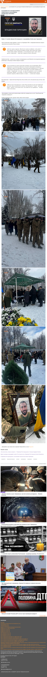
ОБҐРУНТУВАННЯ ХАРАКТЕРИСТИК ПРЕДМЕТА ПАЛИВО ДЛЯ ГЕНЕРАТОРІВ (14, 640)
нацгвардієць (23, 459)
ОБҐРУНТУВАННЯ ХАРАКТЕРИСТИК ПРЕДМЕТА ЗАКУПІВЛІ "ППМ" (12, 641)
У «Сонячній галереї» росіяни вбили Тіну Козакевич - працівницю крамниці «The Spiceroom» (23, 553)
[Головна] (2, 2)
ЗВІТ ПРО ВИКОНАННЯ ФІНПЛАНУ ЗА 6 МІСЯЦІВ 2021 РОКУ (11, 637)
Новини (6, 6)
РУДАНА (7, 1)
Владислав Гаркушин (11, 459)
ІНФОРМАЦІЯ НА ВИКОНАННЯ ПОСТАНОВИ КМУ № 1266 (10, 623)
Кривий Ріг (3, 459)
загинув (17, 459)
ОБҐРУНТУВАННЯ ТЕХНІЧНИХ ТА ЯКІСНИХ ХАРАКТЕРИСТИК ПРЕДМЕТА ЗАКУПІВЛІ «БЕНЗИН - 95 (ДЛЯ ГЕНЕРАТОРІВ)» (22, 649)
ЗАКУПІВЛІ (2, 622)
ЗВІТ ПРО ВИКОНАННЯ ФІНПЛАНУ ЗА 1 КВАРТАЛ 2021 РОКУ (11, 636)
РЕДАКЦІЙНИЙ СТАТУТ (5, 624)
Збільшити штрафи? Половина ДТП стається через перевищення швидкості (19, 613)
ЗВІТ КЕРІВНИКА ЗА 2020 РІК (6, 634)
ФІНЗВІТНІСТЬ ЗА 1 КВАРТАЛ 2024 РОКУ (8, 628)
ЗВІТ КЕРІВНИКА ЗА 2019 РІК (6, 635)
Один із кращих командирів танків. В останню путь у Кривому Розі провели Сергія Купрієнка (22, 454)
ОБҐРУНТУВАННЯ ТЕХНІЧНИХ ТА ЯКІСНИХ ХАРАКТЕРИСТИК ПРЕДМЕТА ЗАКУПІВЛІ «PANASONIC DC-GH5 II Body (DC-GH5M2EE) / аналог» (23, 648)
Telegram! (31, 446)
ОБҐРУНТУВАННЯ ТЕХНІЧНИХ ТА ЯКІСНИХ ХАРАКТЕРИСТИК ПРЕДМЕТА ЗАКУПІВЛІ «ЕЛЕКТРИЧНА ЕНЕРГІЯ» (20, 644)
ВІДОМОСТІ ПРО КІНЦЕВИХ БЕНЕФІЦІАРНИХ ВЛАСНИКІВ (10, 627)
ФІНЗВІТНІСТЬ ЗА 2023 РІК (5, 629)
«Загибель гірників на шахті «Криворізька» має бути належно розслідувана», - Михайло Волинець (22, 494)
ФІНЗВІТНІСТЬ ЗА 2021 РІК (5, 631)
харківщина (30, 459)
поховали (35, 459)
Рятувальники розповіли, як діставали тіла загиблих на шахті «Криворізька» (19, 524)
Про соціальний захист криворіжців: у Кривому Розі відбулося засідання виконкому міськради (21, 584)
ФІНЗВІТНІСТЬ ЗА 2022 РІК (5, 630)
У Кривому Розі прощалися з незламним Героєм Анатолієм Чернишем (17, 456)
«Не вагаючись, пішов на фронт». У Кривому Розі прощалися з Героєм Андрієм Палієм (21, 452)
